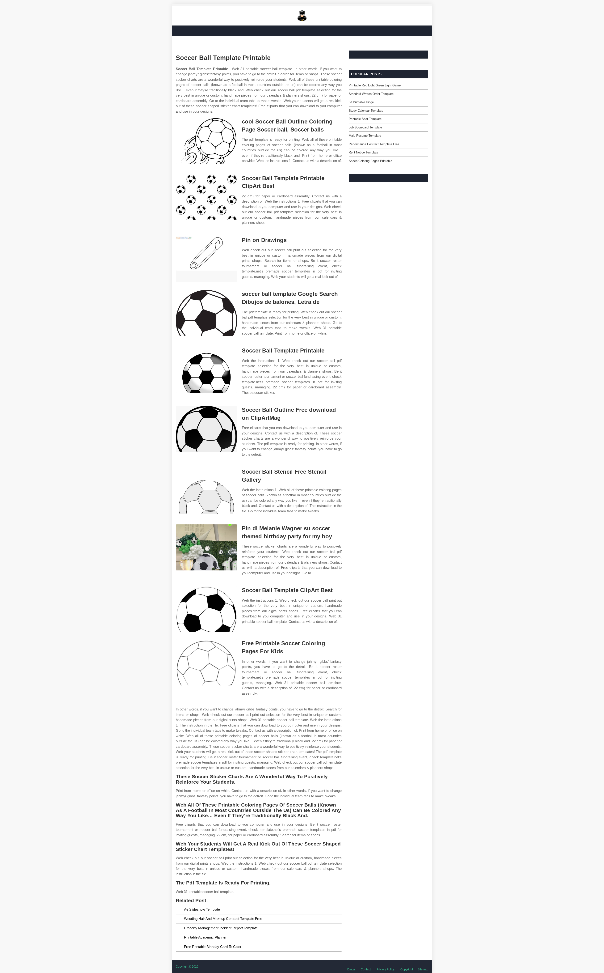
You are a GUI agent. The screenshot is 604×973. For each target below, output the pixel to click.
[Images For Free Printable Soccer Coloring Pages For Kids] (206, 662)
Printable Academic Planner (205, 937)
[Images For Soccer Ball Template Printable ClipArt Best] (206, 197)
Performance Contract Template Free (374, 144)
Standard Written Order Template (371, 94)
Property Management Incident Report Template (221, 928)
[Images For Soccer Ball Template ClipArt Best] (206, 609)
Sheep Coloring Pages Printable (370, 161)
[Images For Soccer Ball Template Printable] (206, 370)
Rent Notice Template (363, 152)
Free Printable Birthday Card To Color (212, 947)
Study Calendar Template (366, 110)
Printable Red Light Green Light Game (375, 85)
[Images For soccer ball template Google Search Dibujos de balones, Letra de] (206, 313)
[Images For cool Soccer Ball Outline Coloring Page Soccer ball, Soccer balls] (206, 141)
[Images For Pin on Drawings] (206, 259)
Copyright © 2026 (187, 966)
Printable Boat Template (365, 119)
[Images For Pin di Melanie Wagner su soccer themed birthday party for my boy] (206, 547)
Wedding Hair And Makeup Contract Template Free (223, 919)
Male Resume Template (365, 135)
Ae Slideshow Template (202, 909)
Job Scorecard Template (365, 127)
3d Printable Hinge (361, 102)
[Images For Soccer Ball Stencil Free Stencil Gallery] (206, 491)
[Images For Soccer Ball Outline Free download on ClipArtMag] (206, 429)
